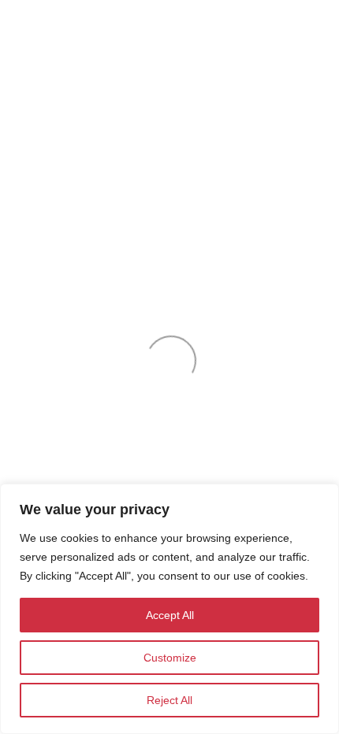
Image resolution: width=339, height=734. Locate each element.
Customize (169, 657)
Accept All (170, 615)
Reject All (169, 700)
